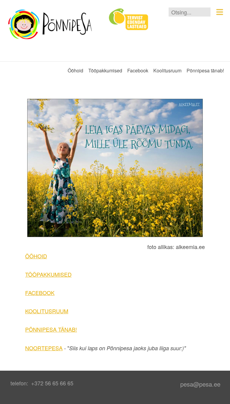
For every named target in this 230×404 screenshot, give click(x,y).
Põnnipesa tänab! (205, 70)
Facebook (137, 70)
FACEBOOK (40, 292)
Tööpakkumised (105, 70)
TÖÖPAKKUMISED (48, 274)
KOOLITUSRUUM (46, 311)
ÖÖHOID (36, 256)
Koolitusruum (167, 70)
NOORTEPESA (44, 348)
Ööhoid (75, 70)
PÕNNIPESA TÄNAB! (51, 329)
